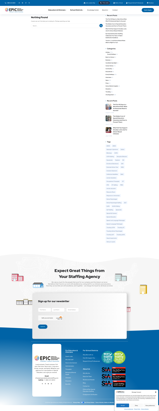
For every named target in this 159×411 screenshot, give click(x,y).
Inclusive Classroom (112, 171)
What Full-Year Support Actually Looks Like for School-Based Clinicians (116, 30)
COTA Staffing (110, 156)
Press (107, 83)
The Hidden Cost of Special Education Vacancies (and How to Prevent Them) (116, 25)
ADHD (108, 146)
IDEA (122, 167)
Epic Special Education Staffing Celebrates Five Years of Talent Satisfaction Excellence (114, 35)
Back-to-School (110, 57)
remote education (111, 188)
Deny (136, 405)
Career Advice (109, 66)
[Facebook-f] (26, 3)
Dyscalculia (109, 160)
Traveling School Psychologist (114, 231)
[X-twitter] (29, 3)
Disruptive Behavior (122, 156)
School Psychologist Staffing (114, 202)
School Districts (76, 10)
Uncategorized (110, 94)
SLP (125, 202)
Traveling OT (121, 227)
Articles (108, 52)
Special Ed (118, 210)
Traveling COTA (111, 227)
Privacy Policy (137, 409)
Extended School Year (112, 167)
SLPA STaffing (116, 206)
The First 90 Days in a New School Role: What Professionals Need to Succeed (116, 20)
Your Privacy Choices (89, 402)
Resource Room (111, 192)
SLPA (108, 206)
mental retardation (111, 178)
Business (108, 60)
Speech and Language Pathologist (116, 220)
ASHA (114, 146)
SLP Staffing (110, 210)
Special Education (111, 217)
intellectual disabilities (112, 174)
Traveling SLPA (121, 234)
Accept (123, 405)
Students (108, 89)
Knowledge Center (93, 10)
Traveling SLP (110, 234)
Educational (109, 71)
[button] (156, 392)
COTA (116, 153)
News (107, 80)
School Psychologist (112, 199)
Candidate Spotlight (111, 63)
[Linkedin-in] (22, 3)
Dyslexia (117, 160)
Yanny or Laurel (111, 242)
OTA (108, 185)
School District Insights (112, 86)
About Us (105, 10)
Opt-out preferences (128, 409)
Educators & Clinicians (57, 10)
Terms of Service (145, 409)
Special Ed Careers (112, 213)
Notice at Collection (109, 402)
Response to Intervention (113, 195)
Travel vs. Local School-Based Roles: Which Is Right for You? (115, 41)
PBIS (121, 185)
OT (123, 181)
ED (123, 160)
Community (109, 68)
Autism (122, 149)
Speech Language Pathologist (114, 224)
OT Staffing (115, 185)
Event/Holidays (111, 54)
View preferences (150, 405)
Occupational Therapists (113, 181)
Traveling (108, 92)
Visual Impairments (112, 238)
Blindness (109, 153)
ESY (122, 163)
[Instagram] (19, 3)
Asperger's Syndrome (112, 149)
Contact (115, 10)
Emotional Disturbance (112, 163)
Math (122, 174)
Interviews (108, 77)
